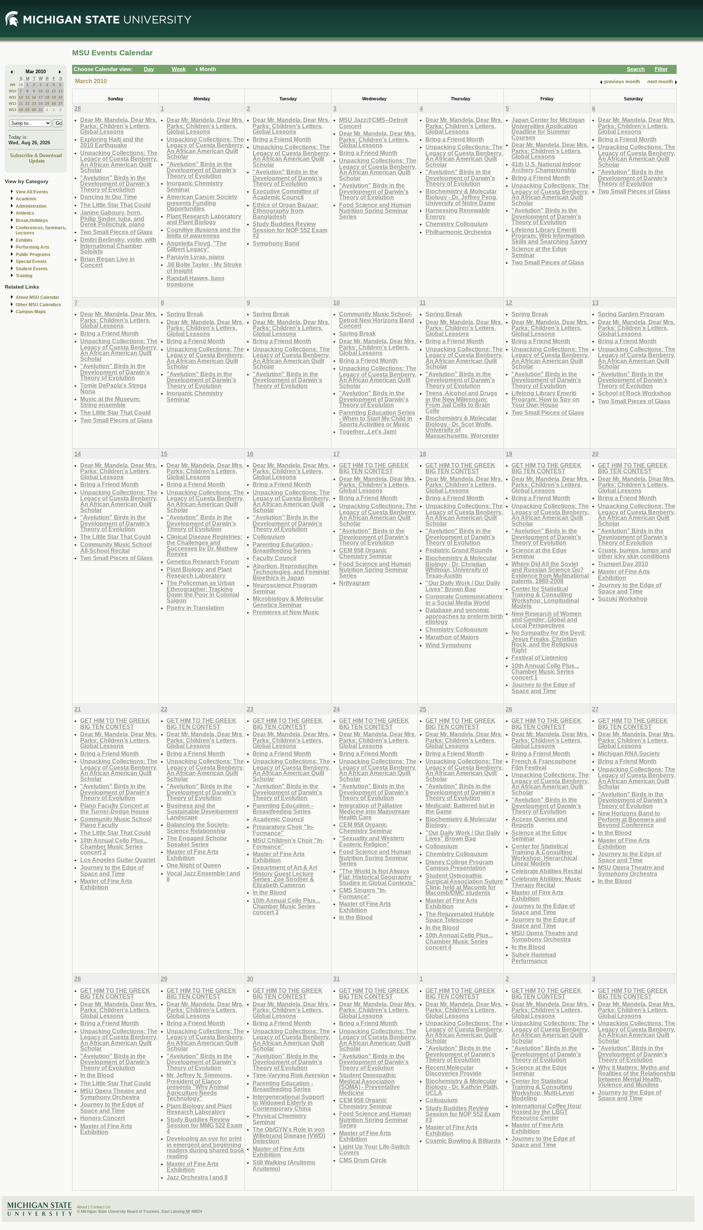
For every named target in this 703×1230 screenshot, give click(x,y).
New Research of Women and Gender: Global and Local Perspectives (546, 619)
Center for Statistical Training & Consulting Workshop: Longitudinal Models (545, 597)
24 (40, 103)
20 (60, 97)
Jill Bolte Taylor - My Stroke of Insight (204, 267)
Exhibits (24, 240)
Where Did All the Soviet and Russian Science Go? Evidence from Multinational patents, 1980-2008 (550, 572)
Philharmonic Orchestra (458, 232)
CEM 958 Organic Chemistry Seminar (365, 553)
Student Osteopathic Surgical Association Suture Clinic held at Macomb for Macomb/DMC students (464, 884)
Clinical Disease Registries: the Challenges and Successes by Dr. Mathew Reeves (204, 545)
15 (27, 97)
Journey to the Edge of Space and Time (543, 687)
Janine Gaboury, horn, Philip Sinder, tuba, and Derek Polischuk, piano (112, 218)
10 (40, 91)
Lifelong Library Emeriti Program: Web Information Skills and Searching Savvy (549, 235)
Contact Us (100, 1207)
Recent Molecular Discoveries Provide (453, 1070)
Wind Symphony (448, 645)
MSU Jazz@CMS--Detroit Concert (373, 122)
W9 (12, 85)
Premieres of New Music (286, 612)
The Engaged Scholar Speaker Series (197, 841)
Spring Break (185, 314)
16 (34, 97)
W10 (12, 91)
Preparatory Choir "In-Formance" (283, 829)
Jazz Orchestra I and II (197, 1177)
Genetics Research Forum (203, 561)
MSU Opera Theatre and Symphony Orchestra (545, 936)
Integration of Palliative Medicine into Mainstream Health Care (374, 811)
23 (34, 103)
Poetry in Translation (195, 607)
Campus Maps (31, 311)
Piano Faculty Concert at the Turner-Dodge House (114, 808)
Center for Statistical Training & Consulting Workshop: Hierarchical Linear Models (544, 855)
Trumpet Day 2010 (623, 563)
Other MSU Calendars (38, 304)
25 (47, 103)
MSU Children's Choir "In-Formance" (288, 843)
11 (47, 91)
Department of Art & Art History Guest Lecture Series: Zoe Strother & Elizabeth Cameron (285, 876)
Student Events (32, 268)
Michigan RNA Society (629, 753)
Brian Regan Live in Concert (107, 262)
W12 (12, 103)
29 (27, 110)
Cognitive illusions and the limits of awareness (204, 232)
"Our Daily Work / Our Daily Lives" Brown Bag (462, 585)
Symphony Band (276, 243)
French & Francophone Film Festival (544, 764)
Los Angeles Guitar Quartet (117, 859)
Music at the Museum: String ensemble (110, 402)
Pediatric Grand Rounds (458, 550)
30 (34, 110)
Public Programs (33, 254)
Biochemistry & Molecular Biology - (461, 822)
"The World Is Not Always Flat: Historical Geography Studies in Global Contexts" (377, 877)
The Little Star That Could (115, 204)
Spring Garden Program (631, 314)
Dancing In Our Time (108, 196)
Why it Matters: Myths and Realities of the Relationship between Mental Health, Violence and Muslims (637, 1076)
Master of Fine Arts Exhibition (624, 574)
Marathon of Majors (452, 637)
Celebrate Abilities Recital (547, 871)
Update (37, 161)
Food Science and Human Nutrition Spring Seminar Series (375, 210)
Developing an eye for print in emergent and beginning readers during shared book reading (205, 1147)
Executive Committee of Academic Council (286, 194)
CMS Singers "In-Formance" (363, 893)
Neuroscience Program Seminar (285, 588)
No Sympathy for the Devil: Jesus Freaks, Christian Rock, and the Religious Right (549, 641)
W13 (12, 110)
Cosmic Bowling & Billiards (463, 1140)
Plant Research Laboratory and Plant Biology (204, 219)
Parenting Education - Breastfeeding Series (283, 547)
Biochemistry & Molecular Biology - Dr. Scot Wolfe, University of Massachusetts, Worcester (462, 427)
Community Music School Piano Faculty (116, 822)
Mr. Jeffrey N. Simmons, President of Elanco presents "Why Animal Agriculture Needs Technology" (199, 1086)
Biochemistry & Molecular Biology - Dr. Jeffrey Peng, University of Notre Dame (461, 197)
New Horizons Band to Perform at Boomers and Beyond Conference (632, 819)
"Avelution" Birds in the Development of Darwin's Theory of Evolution (115, 183)
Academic (26, 198)
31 (40, 110)
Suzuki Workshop (622, 598)
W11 (12, 97)
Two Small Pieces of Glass (116, 232)
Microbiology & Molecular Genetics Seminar (288, 601)
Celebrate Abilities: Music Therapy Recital (546, 881)
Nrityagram (354, 582)
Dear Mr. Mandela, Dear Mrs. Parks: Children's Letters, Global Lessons (118, 125)
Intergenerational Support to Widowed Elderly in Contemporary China (288, 1102)
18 (47, 97)
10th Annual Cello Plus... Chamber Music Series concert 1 (545, 671)
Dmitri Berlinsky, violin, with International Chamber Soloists (118, 245)
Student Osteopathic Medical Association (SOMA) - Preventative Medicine (369, 1084)
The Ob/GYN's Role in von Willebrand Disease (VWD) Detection (289, 1135)
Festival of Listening (540, 657)
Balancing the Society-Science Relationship (198, 827)
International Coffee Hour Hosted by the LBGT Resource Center (546, 1112)
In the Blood (269, 892)
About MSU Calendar (37, 297)
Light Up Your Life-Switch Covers (374, 1149)
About (82, 1207)
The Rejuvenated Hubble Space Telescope (459, 917)
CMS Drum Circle (363, 1160)
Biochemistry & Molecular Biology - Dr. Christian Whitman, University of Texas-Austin (461, 567)
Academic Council (278, 819)
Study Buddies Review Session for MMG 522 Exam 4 (204, 1125)
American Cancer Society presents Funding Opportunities (202, 202)
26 (54, 103)
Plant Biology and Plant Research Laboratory (199, 572)
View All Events (32, 191)
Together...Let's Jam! (368, 431)
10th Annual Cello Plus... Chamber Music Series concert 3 (286, 906)
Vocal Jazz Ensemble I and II (203, 876)
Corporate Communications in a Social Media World (464, 599)
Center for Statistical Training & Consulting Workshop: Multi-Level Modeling (543, 1090)
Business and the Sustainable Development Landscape (202, 811)
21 (21, 103)
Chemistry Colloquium (456, 224)
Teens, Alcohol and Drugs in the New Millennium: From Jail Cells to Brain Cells (461, 402)
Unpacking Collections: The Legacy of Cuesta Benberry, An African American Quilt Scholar (118, 161)
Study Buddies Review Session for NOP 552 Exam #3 (462, 1114)
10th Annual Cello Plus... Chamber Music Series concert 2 (114, 846)
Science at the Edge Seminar (539, 251)
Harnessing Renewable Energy (457, 213)
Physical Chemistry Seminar (279, 1118)
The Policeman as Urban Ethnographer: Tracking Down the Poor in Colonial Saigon (203, 591)
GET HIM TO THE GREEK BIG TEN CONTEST (374, 468)
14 (21, 97)
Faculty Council (274, 558)
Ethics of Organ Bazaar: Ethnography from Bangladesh (286, 210)
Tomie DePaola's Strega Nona (113, 388)
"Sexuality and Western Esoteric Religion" (371, 841)
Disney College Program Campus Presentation (459, 865)
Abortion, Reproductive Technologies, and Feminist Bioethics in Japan (291, 572)
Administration (31, 206)
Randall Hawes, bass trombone (195, 281)
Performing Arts (32, 247)
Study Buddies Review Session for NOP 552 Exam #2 (290, 230)
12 (54, 91)
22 (27, 103)
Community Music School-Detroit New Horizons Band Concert (376, 320)
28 (21, 85)
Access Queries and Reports (540, 822)
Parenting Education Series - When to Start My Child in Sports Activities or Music (377, 418)
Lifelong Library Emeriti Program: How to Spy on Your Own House (546, 399)
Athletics (25, 213)
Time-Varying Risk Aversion (291, 1075)
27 (60, 103)
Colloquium (269, 536)
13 (60, 91)
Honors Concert (102, 1118)
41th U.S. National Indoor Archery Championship (546, 167)
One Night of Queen (194, 865)
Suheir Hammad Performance (534, 957)
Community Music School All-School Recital (116, 547)
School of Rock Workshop (634, 393)
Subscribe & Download (36, 155)
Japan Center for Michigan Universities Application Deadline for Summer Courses (548, 128)
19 (54, 97)
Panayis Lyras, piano (195, 256)
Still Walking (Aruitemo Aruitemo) (284, 1165)
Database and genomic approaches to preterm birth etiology (464, 616)
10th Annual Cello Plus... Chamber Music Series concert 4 (459, 941)
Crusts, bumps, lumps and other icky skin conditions (634, 553)
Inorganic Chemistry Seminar (195, 186)
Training (24, 275)
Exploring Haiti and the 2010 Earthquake (112, 142)
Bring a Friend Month (282, 139)
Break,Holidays (32, 220)
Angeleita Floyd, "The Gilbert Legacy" (197, 246)
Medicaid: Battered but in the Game (460, 808)
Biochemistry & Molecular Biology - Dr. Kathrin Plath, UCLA (462, 1087)
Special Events (31, 261)
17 (40, 97)
